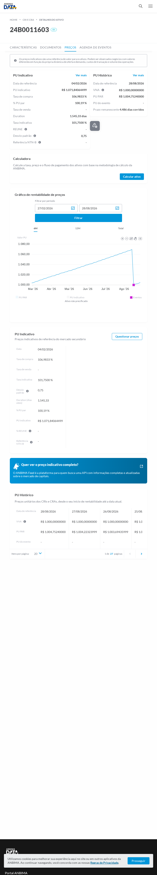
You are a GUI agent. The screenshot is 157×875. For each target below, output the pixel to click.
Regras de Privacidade (104, 862)
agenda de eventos (95, 47)
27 (111, 553)
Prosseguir (138, 861)
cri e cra (28, 19)
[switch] (140, 6)
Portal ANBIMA (16, 873)
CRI (53, 29)
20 (35, 553)
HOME (13, 19)
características (23, 47)
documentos (50, 47)
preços (70, 47)
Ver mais (81, 75)
